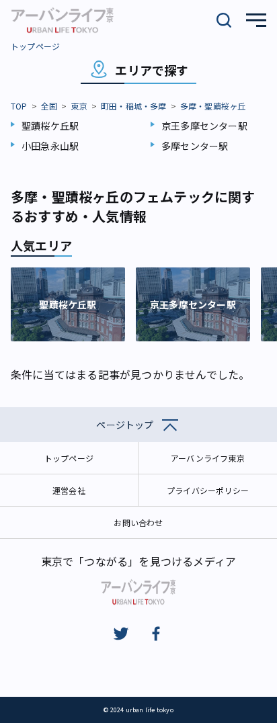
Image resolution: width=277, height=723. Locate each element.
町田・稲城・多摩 (134, 106)
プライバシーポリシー (208, 490)
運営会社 (68, 490)
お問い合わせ (138, 522)
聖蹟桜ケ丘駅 (50, 125)
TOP (19, 106)
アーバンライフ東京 (208, 458)
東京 (79, 106)
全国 (49, 106)
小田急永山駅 (50, 146)
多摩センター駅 (194, 146)
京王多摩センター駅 (204, 125)
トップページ (35, 46)
